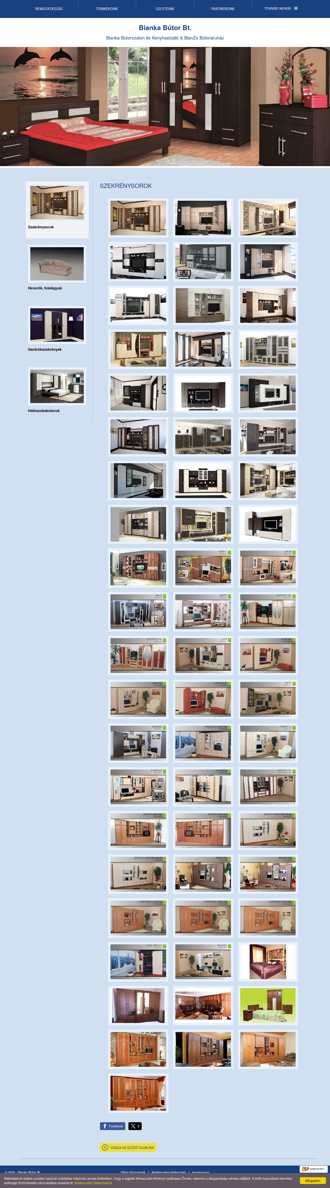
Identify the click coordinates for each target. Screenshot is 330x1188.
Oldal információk (133, 1172)
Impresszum (200, 1172)
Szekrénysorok (41, 226)
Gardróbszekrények (45, 349)
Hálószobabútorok (44, 410)
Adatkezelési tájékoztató (169, 1172)
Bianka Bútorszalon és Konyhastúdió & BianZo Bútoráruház (165, 31)
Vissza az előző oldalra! (132, 1147)
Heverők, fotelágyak (45, 288)
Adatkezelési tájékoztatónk (93, 1183)
